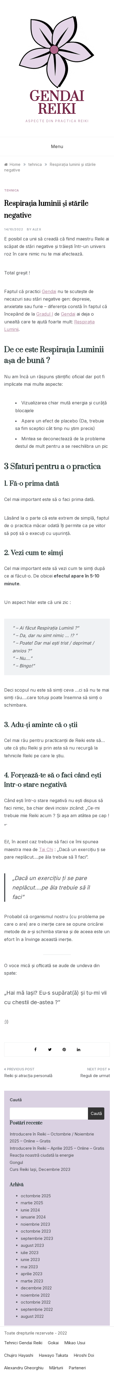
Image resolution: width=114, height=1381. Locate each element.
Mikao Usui (74, 1342)
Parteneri (77, 1367)
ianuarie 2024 (33, 1217)
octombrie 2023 (36, 1231)
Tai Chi (46, 849)
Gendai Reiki (57, 103)
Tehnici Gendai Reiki (23, 1342)
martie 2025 (32, 1202)
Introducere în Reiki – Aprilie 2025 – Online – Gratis (57, 1148)
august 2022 (32, 1316)
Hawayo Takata (53, 1355)
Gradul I (44, 314)
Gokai (53, 1342)
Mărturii (56, 1367)
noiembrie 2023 (35, 1224)
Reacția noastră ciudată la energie (42, 1155)
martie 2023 (32, 1281)
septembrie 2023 (37, 1238)
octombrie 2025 (36, 1195)
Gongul (16, 1162)
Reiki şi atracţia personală (28, 1075)
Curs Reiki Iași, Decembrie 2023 (40, 1169)
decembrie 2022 (36, 1288)
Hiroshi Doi (84, 1355)
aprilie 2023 (31, 1273)
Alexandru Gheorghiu (23, 1367)
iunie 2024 (30, 1210)
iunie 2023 (30, 1259)
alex (36, 229)
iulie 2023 (29, 1252)
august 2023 (32, 1245)
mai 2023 (29, 1266)
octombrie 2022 (36, 1302)
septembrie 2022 (37, 1309)
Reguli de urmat (95, 1075)
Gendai (49, 291)
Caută (16, 1099)
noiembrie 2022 (35, 1295)
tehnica (11, 190)
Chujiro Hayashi (18, 1355)
